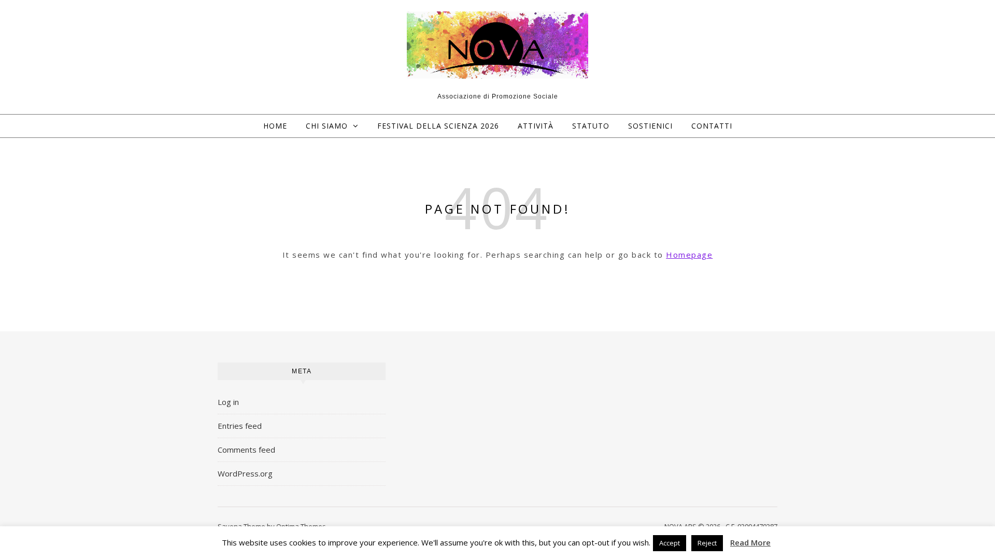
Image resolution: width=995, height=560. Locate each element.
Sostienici (650, 126)
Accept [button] (669, 543)
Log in (228, 402)
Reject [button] (707, 543)
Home (275, 126)
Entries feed (240, 426)
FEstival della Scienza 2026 (438, 126)
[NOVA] (497, 45)
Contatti (711, 126)
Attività (535, 126)
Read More (750, 542)
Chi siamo (327, 126)
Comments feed (246, 449)
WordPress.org (245, 473)
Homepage (689, 254)
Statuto (590, 126)
